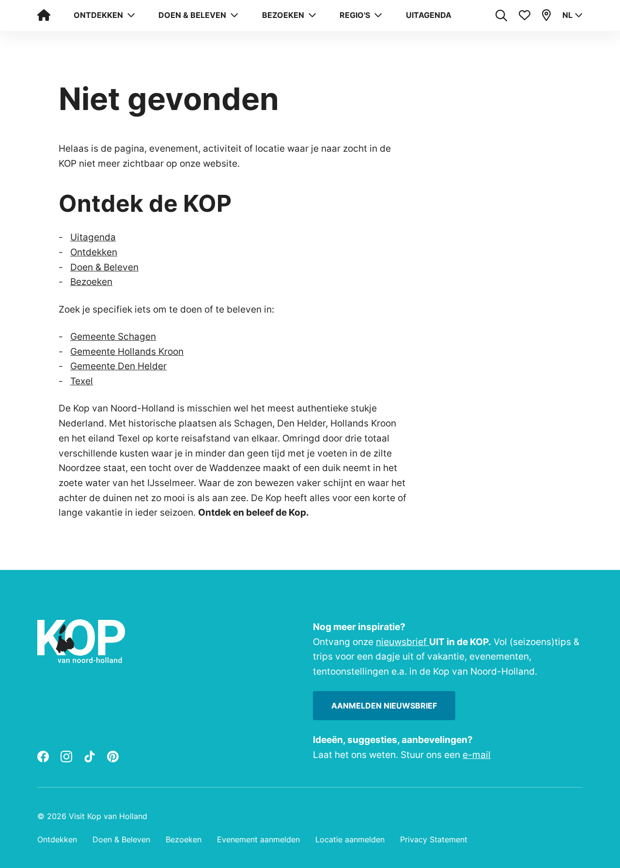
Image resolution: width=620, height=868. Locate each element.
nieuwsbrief (402, 641)
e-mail (477, 754)
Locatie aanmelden (350, 839)
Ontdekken (93, 252)
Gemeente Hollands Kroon (127, 351)
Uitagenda (428, 15)
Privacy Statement (433, 839)
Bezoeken (91, 281)
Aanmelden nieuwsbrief (384, 705)
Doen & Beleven (104, 267)
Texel (81, 381)
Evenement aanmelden (258, 839)
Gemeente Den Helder (118, 366)
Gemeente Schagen (113, 336)
